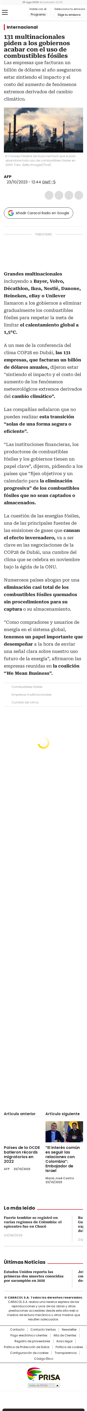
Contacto (17, 1330)
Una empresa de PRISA (43, 1374)
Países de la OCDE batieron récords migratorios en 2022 (22, 1154)
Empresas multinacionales (31, 695)
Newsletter (69, 1330)
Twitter (59, 195)
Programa (38, 14)
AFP (7, 177)
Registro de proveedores (32, 1341)
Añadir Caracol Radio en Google (42, 213)
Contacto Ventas (43, 1330)
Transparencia (66, 1353)
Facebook (49, 195)
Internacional (22, 27)
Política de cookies (69, 1347)
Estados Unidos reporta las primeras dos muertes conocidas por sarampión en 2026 (34, 1276)
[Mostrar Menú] (5, 12)
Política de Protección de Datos (27, 1347)
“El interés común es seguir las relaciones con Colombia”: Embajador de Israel (62, 1159)
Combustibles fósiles (27, 687)
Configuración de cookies (29, 1353)
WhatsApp (78, 195)
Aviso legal (64, 1341)
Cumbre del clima (25, 702)
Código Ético (43, 1359)
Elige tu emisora (69, 14)
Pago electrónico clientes (28, 1335)
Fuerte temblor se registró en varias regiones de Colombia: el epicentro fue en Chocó (33, 1222)
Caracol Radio (16, 13)
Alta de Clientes (64, 1335)
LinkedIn (69, 195)
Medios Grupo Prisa (43, 1385)
